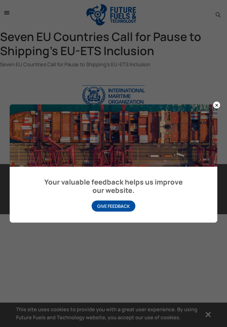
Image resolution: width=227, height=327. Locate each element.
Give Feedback (113, 206)
